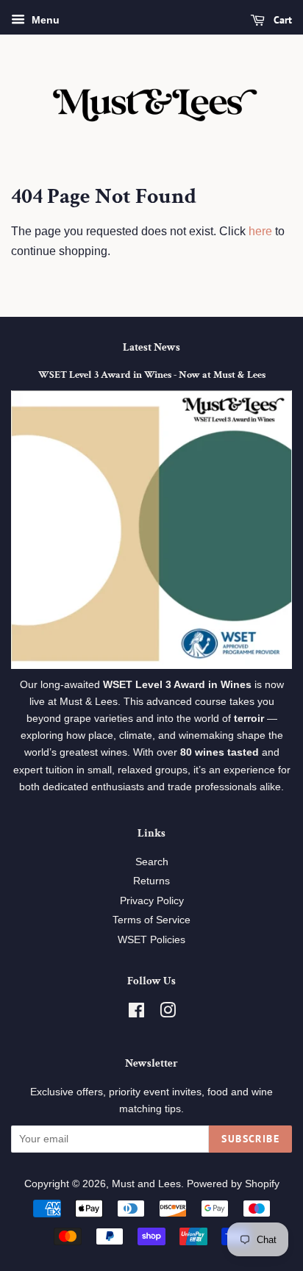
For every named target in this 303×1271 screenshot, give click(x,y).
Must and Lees (146, 1183)
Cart (281, 19)
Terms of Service (151, 919)
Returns (151, 881)
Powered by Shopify (233, 1183)
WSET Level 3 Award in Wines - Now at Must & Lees (151, 375)
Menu (44, 20)
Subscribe (250, 1138)
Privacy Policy (152, 900)
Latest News (151, 347)
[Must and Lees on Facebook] (136, 1013)
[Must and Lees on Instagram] (168, 1013)
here (260, 231)
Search (151, 861)
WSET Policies (151, 939)
